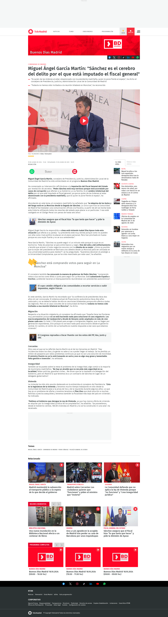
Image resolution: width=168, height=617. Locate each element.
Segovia (124, 227)
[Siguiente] (58, 504)
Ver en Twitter (70, 584)
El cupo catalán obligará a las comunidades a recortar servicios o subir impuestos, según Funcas (33, 288)
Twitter (114, 57)
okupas (69, 528)
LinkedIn (128, 57)
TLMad (71, 31)
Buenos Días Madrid (37, 569)
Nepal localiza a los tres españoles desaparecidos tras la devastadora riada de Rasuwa (117, 171)
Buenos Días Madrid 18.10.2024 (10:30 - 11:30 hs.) (83, 557)
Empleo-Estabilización (101, 603)
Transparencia (56, 603)
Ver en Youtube (98, 584)
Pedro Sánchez (63, 449)
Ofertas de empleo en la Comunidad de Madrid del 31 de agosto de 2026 (117, 216)
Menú (138, 31)
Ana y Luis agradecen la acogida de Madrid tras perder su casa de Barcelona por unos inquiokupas (83, 516)
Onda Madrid (88, 31)
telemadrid (35, 613)
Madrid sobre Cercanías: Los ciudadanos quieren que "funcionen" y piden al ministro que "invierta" (84, 472)
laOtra (56, 594)
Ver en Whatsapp (104, 584)
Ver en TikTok (84, 584)
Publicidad (74, 603)
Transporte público (75, 484)
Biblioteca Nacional (37, 528)
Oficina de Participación (36, 605)
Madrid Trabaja (127, 214)
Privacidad (48, 605)
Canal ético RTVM (124, 603)
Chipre (124, 199)
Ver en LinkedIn (91, 584)
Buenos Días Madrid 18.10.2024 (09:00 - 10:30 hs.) (45, 557)
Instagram (119, 57)
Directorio (66, 603)
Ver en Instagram (77, 584)
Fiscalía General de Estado (78, 449)
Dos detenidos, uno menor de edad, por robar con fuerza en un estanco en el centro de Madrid (117, 186)
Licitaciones (113, 603)
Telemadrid (38, 594)
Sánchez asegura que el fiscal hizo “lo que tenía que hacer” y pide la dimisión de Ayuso (33, 221)
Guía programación (65, 594)
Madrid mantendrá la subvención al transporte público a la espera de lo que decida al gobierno (46, 472)
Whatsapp (137, 57)
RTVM (30, 591)
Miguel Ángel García (35, 449)
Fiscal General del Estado (114, 528)
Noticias (56, 31)
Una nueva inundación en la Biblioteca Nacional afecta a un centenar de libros (45, 516)
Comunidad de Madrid (37, 64)
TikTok (123, 57)
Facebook (109, 57)
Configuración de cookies (77, 605)
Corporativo (34, 600)
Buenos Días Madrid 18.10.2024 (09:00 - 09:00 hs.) (120, 557)
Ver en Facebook (64, 584)
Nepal (123, 169)
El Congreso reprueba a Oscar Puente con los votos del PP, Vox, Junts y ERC (33, 337)
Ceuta (123, 242)
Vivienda (108, 484)
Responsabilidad (44, 603)
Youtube (133, 57)
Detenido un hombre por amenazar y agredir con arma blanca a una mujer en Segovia (117, 229)
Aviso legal (57, 605)
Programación (107, 31)
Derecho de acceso (86, 603)
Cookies (64, 605)
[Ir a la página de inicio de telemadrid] (37, 31)
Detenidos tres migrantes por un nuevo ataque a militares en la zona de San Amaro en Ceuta (117, 244)
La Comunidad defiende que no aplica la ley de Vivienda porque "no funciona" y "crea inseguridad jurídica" (122, 472)
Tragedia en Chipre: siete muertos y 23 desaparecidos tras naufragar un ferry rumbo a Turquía (117, 201)
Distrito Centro (127, 184)
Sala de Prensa (33, 603)
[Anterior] (53, 504)
